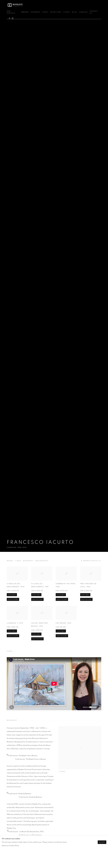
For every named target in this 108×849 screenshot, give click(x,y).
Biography (28, 560)
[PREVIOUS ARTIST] (81, 561)
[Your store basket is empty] (13, 18)
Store (45, 12)
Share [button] (62, 771)
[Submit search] (9, 18)
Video (18, 560)
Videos (66, 12)
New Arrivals (11, 12)
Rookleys (15, 5)
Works (10, 560)
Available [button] (12, 594)
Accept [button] (102, 842)
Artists (24, 12)
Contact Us (94, 12)
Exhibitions (55, 12)
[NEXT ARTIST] (100, 561)
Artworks (35, 12)
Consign (83, 12)
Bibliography (41, 560)
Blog (74, 12)
